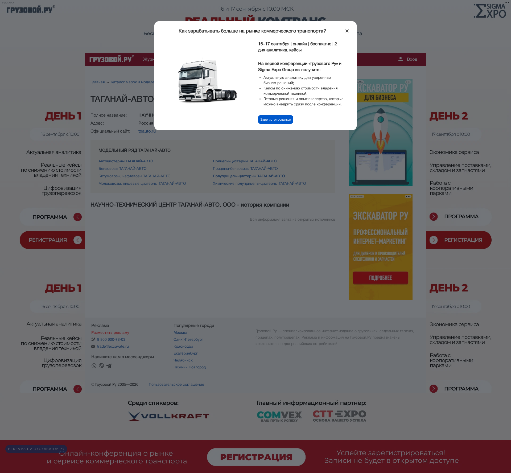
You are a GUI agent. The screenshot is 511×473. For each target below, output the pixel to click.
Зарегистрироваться (275, 119)
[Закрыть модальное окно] (347, 31)
